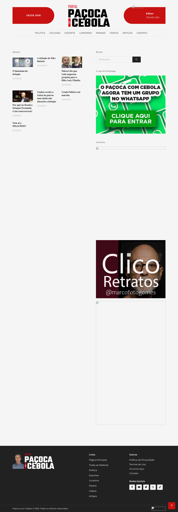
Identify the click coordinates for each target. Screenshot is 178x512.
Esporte (70, 33)
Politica (40, 33)
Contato (142, 33)
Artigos (128, 33)
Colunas (54, 33)
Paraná (100, 33)
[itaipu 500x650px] (130, 192)
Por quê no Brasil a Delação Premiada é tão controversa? (22, 108)
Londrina (85, 33)
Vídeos (114, 33)
